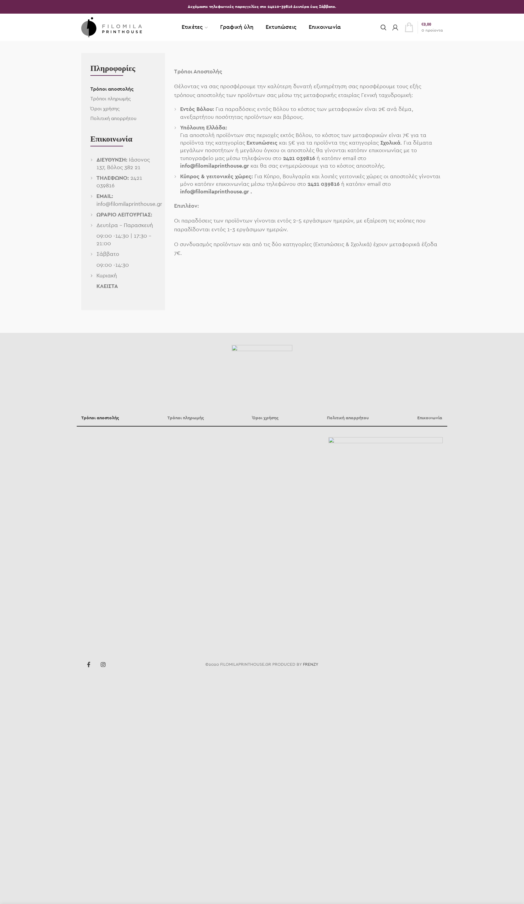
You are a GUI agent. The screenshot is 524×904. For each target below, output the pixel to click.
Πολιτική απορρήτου (113, 118)
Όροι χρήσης (104, 108)
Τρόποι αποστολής (112, 89)
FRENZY (310, 664)
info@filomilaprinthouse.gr (129, 204)
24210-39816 (280, 7)
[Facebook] (88, 664)
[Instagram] (103, 664)
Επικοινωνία (429, 418)
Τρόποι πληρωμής (110, 98)
